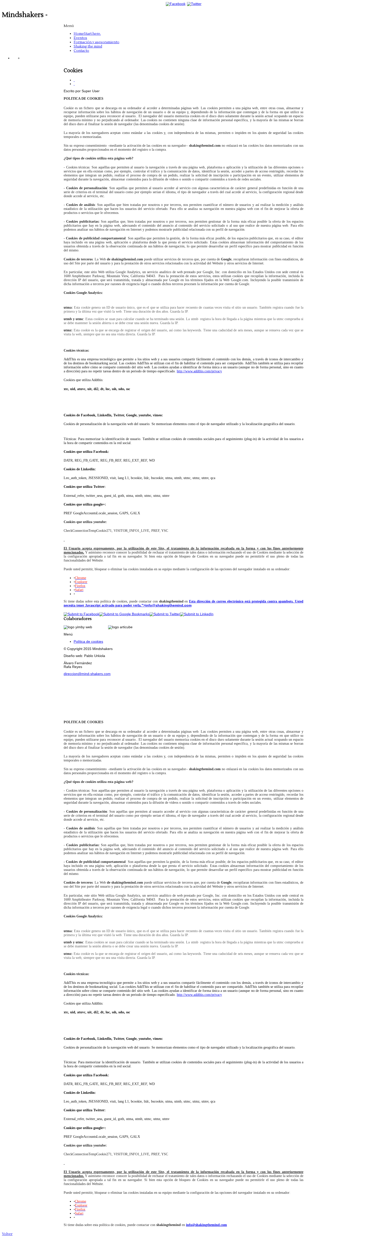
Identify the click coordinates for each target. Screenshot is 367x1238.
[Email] (74, 84)
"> (143, 605)
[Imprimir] (74, 80)
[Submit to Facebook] (81, 614)
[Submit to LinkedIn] (196, 614)
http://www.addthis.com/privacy (199, 371)
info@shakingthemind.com (168, 605)
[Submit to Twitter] (165, 614)
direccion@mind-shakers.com (87, 674)
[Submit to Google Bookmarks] (124, 614)
